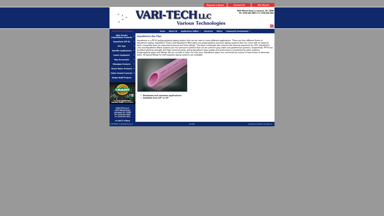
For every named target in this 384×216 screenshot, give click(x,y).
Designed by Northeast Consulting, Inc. (260, 124)
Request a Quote (215, 5)
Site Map (192, 124)
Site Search (263, 5)
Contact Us (239, 5)
